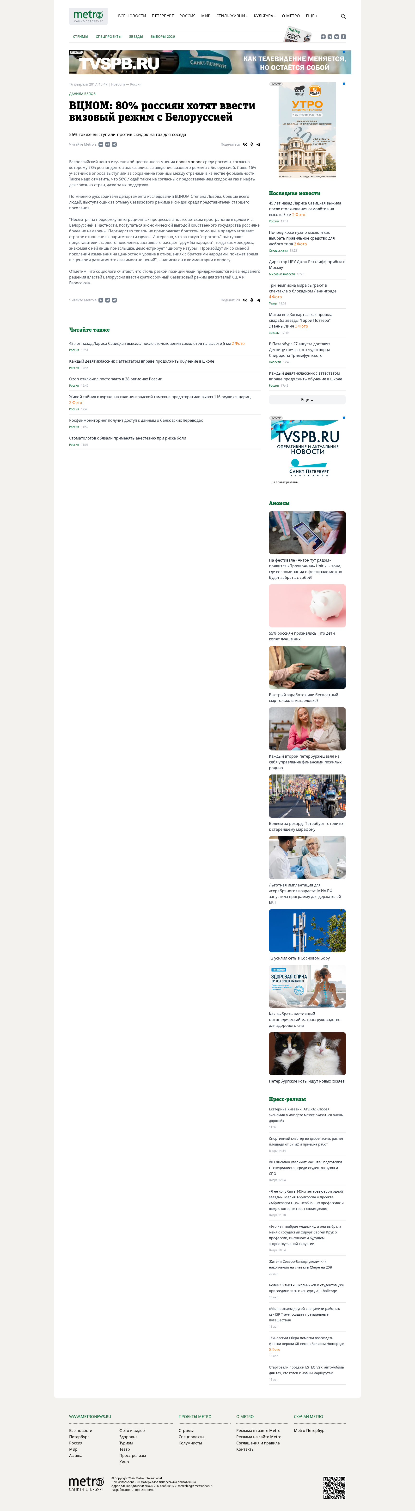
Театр (273, 303)
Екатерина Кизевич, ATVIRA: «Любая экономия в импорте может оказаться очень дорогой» (306, 1115)
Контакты (245, 1449)
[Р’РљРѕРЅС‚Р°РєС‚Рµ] (245, 144)
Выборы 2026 (163, 36)
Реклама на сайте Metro (258, 1436)
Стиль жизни (278, 251)
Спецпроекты (109, 36)
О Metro (291, 16)
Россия (187, 16)
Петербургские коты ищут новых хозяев (307, 1081)
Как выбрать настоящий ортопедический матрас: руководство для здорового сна (305, 1019)
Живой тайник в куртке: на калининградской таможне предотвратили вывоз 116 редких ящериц (159, 396)
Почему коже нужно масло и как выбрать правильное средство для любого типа (302, 238)
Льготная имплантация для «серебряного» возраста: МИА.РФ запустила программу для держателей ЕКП (305, 893)
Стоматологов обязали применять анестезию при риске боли (127, 438)
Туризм (126, 1443)
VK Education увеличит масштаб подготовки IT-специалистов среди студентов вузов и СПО (305, 1168)
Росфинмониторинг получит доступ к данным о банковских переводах (136, 420)
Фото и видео (132, 1430)
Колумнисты (190, 1443)
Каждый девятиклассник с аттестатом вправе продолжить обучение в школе (141, 361)
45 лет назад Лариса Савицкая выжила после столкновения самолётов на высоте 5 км (150, 343)
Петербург (163, 16)
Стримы (80, 36)
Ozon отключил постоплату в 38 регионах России (115, 379)
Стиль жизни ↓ (232, 16)
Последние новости (294, 193)
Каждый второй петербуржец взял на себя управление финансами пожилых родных (305, 762)
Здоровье (128, 1436)
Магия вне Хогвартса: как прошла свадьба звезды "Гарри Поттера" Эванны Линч (300, 320)
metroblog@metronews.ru (195, 1486)
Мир (205, 16)
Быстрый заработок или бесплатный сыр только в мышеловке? (303, 697)
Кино (124, 1461)
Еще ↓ (312, 16)
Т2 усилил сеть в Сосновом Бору (299, 958)
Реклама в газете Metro (258, 1430)
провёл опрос (189, 161)
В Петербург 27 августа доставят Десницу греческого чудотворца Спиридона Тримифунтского (299, 349)
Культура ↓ (265, 16)
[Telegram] (258, 144)
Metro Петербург (310, 1430)
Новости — (120, 84)
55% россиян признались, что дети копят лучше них (302, 636)
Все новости (132, 16)
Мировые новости (282, 274)
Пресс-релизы (132, 1455)
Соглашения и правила (258, 1443)
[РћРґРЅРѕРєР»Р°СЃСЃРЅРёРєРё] (252, 144)
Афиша (75, 1455)
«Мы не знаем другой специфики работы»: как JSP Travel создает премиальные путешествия (304, 1314)
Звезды (136, 36)
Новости (275, 362)
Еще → (307, 399)
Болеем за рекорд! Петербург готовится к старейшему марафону (306, 826)
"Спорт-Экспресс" (142, 1490)
